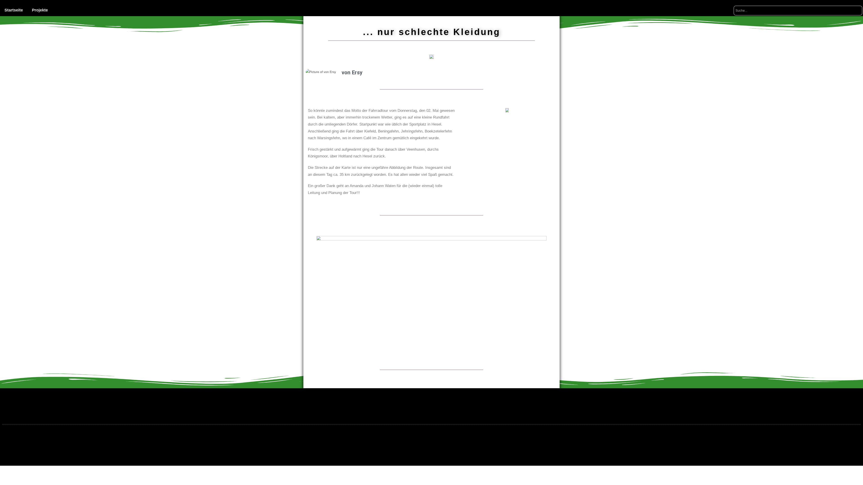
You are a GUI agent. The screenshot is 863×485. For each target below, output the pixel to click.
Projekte (40, 10)
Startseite (13, 10)
